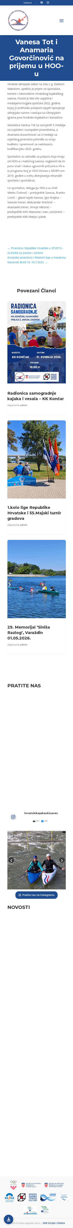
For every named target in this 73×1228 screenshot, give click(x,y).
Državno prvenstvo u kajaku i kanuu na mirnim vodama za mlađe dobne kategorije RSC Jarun (36, 956)
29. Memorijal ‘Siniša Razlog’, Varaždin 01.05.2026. (28, 632)
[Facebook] (41, 2)
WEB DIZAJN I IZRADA (54, 1223)
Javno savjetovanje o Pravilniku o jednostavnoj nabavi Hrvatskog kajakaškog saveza (31, 1040)
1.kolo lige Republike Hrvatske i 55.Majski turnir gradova (34, 513)
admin (23, 405)
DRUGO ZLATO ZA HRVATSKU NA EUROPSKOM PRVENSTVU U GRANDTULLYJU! (32, 986)
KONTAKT (36, 1159)
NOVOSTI (36, 1151)
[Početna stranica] (18, 20)
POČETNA (36, 1129)
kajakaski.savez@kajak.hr (36, 1108)
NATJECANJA (36, 1144)
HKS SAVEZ (36, 1137)
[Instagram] (48, 2)
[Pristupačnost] (8, 1219)
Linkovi (28, 3)
